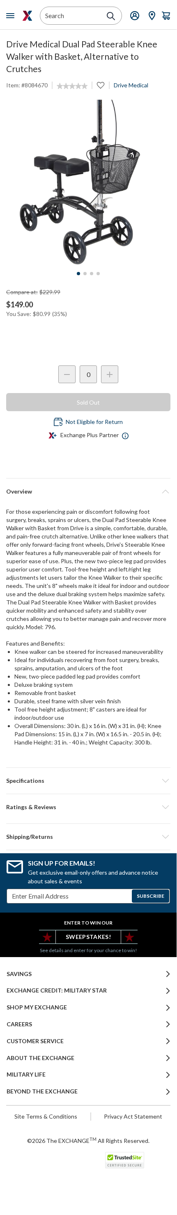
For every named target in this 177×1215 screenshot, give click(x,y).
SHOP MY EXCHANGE (37, 1007)
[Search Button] (111, 16)
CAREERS (19, 1024)
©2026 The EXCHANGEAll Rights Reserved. (88, 1140)
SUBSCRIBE (150, 896)
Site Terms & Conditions (45, 1116)
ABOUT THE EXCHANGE (40, 1058)
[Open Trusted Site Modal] (124, 1160)
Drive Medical (131, 85)
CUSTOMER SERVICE (35, 1041)
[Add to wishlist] (101, 85)
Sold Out (88, 402)
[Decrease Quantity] (67, 374)
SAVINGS (19, 974)
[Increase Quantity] (109, 374)
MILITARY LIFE (26, 1074)
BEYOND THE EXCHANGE (42, 1091)
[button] (88, 807)
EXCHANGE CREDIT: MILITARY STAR (57, 990)
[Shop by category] (12, 15)
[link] (72, 86)
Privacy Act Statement (133, 1116)
